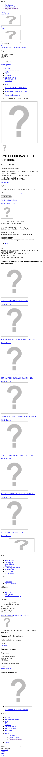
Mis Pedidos (9, 594)
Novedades (8, 582)
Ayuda (7, 733)
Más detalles (5, 182)
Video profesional (10, 77)
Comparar (4, 645)
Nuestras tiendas (10, 560)
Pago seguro (9, 571)
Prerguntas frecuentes (11, 9)
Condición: (4, 168)
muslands (4, 615)
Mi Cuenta (8, 592)
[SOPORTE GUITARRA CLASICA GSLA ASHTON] (14, 336)
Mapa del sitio (9, 564)
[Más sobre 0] (18, 706)
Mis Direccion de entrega (13, 596)
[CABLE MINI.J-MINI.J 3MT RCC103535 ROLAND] (14, 413)
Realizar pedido (6, 65)
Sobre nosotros (9, 569)
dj (19, 615)
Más (6, 243)
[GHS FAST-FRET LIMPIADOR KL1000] (14, 297)
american (10, 615)
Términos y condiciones (12, 568)
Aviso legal (8, 566)
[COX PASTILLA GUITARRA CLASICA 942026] (14, 374)
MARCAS (8, 81)
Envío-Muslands (10, 7)
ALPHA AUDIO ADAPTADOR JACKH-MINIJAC (18, 494)
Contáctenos (9, 5)
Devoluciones (9, 573)
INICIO (7, 68)
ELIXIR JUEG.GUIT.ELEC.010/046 (13, 532)
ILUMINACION (10, 79)
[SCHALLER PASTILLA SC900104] (19, 143)
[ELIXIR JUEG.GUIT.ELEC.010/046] (14, 529)
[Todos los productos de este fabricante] (7, 218)
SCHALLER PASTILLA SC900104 (16, 710)
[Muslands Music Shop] (11, 25)
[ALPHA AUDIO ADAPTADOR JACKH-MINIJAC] (14, 490)
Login (7, 742)
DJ (6, 73)
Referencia (4, 165)
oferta (22, 615)
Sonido (7, 72)
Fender (15, 615)
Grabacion (8, 75)
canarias (26, 615)
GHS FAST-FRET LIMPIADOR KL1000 (14, 301)
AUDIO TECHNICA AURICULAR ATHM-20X (17, 455)
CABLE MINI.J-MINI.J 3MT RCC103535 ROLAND (18, 416)
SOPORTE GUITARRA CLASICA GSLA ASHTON (18, 339)
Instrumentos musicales (12, 70)
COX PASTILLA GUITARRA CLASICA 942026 (17, 378)
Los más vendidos (10, 583)
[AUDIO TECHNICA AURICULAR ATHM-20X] (14, 452)
